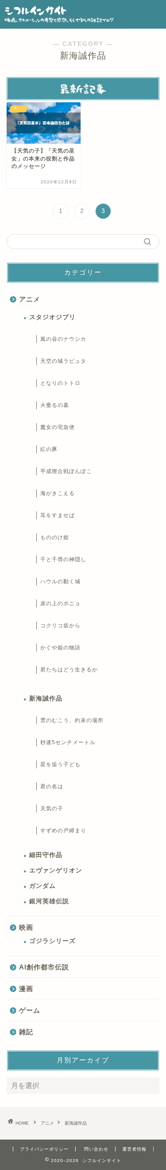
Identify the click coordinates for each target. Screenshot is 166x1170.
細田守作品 (45, 855)
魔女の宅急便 (57, 427)
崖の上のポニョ (60, 603)
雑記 (26, 1032)
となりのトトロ (60, 383)
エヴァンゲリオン (55, 870)
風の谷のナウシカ (63, 339)
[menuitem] (60, 211)
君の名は (51, 786)
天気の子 (51, 808)
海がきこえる (57, 493)
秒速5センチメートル (68, 742)
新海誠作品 (45, 698)
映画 (26, 927)
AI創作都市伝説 (44, 967)
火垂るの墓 (54, 405)
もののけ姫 (54, 537)
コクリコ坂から (60, 625)
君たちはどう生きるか (69, 670)
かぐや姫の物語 (60, 648)
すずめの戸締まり (63, 830)
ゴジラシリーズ (52, 941)
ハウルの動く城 (60, 581)
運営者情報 (134, 1149)
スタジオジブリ (52, 317)
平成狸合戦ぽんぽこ (66, 471)
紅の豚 (49, 449)
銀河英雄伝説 (49, 901)
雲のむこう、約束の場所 (72, 720)
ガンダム (42, 886)
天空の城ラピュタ (63, 361)
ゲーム (29, 1010)
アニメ (29, 299)
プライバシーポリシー (44, 1149)
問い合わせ (96, 1149)
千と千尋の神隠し (63, 559)
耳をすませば (57, 515)
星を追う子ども (60, 764)
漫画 (26, 988)
